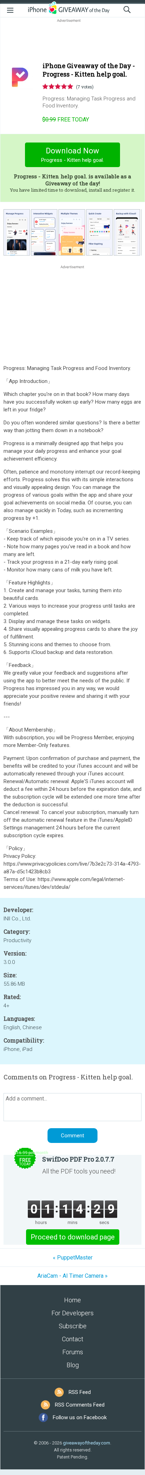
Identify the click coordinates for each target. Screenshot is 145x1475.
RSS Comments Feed (80, 1405)
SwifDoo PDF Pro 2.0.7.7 (78, 1159)
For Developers (72, 1313)
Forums (72, 1352)
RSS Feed (80, 1392)
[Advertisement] (72, 40)
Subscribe (73, 1326)
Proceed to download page (73, 1237)
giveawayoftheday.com (86, 1443)
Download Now (72, 154)
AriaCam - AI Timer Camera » (72, 1275)
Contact (72, 1339)
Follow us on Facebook (80, 1417)
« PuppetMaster (73, 1257)
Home (72, 1300)
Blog (73, 1365)
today (65, 119)
